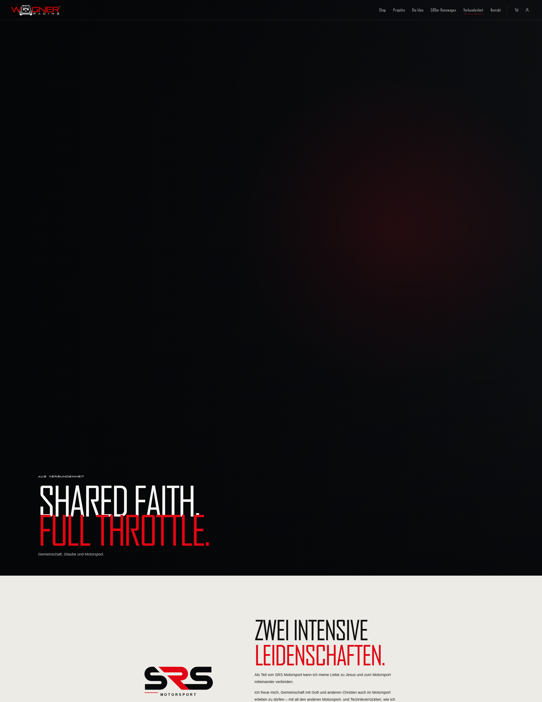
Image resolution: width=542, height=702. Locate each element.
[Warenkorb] (516, 9)
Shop (382, 9)
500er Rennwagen (443, 9)
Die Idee (417, 9)
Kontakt (496, 9)
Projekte (399, 9)
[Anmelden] (527, 9)
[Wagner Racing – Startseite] (35, 10)
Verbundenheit (473, 9)
